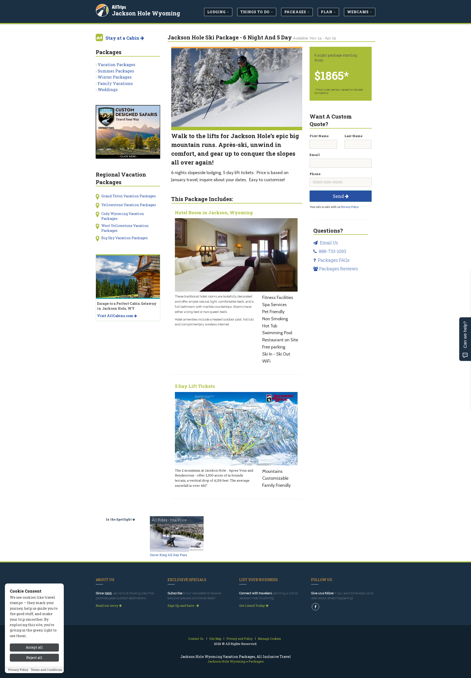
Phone (315, 174)
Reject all (34, 657)
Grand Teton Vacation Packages (128, 196)
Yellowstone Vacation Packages (128, 204)
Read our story (107, 605)
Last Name (353, 136)
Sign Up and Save (181, 605)
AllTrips (119, 7)
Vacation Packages (116, 64)
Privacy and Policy (239, 639)
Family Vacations (115, 83)
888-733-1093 (332, 251)
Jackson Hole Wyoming (146, 13)
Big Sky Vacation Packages (124, 238)
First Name (319, 136)
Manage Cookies (269, 639)
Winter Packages (114, 77)
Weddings (108, 89)
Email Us (328, 243)
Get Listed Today (252, 605)
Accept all (34, 647)
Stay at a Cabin (122, 38)
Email (315, 155)
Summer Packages (116, 70)
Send (339, 196)
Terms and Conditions (46, 670)
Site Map (215, 639)
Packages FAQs (333, 260)
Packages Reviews (338, 269)
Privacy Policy (350, 207)
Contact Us (196, 639)
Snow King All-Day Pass (168, 555)
